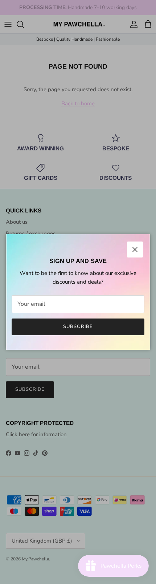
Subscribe (78, 326)
